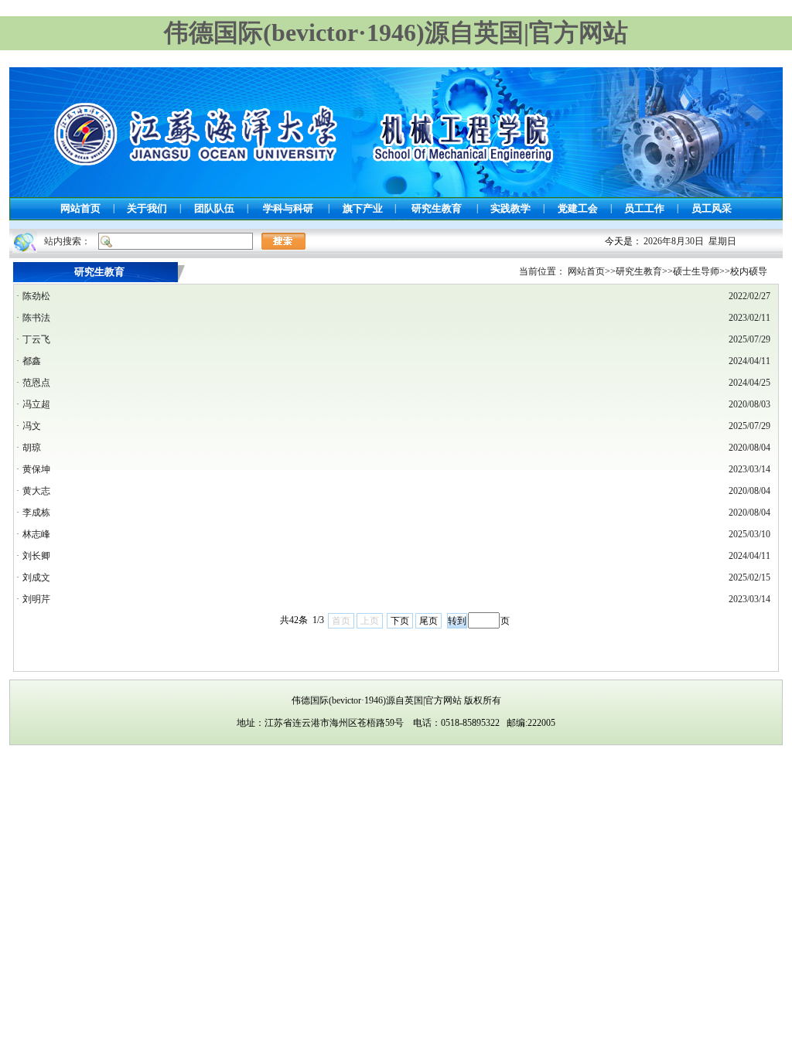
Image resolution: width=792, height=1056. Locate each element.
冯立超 (36, 404)
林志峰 (36, 534)
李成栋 (36, 512)
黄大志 (36, 490)
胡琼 (31, 447)
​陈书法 (36, 317)
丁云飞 (36, 339)
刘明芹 (36, 599)
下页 (400, 620)
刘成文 (36, 577)
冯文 (31, 426)
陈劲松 (36, 296)
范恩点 (36, 382)
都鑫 (31, 361)
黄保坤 (36, 469)
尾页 (428, 620)
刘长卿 (36, 555)
